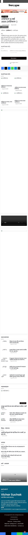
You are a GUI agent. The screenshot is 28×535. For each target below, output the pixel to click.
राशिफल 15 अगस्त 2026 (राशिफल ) (20, 101)
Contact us (21, 526)
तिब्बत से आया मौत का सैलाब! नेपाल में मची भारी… (17, 342)
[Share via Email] (19, 68)
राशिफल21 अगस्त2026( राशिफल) (6, 86)
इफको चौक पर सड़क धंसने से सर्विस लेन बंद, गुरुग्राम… (18, 350)
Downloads (20, 523)
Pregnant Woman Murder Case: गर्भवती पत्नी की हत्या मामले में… (18, 358)
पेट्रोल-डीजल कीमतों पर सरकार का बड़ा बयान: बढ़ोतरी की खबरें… (18, 413)
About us (10, 521)
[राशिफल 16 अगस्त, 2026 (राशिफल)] (7, 96)
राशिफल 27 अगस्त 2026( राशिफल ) (18, 51)
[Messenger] (9, 68)
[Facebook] (2, 68)
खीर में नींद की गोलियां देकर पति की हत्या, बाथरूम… (13, 451)
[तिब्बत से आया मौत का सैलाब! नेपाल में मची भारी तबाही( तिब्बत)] (5, 344)
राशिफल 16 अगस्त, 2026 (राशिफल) (6, 102)
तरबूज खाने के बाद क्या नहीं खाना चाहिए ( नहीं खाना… (14, 407)
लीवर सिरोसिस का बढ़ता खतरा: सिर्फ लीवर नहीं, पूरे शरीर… (17, 419)
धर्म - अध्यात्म (4, 16)
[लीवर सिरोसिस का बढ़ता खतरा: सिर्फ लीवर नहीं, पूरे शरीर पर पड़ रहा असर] (5, 420)
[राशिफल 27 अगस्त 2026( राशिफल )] (5, 52)
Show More (14, 58)
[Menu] (26, 6)
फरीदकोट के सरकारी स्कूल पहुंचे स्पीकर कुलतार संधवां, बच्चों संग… (17, 375)
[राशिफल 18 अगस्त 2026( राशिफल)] (21, 82)
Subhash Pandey (5, 24)
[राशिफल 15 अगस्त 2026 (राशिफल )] (21, 96)
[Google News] (14, 63)
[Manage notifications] (25, 532)
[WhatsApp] (12, 68)
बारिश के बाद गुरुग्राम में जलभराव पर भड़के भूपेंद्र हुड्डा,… (18, 367)
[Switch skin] (1, 6)
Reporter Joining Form (11, 523)
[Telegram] (15, 68)
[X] (5, 68)
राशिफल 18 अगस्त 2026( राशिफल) (20, 88)
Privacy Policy (17, 521)
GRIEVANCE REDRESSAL (10, 526)
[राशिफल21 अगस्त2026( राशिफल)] (7, 81)
